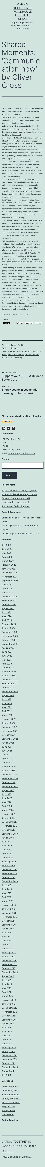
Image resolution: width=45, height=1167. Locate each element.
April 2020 (7, 806)
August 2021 (8, 743)
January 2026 (8, 569)
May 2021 (6, 754)
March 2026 (8, 561)
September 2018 (10, 881)
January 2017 (8, 956)
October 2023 (8, 640)
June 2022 (7, 703)
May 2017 (6, 940)
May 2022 (7, 707)
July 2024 (6, 612)
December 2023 (9, 632)
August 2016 (8, 976)
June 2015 (7, 1031)
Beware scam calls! (29, 533)
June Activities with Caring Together (19, 494)
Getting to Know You (12, 1098)
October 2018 (8, 877)
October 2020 (8, 782)
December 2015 (9, 1008)
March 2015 (7, 1043)
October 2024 (9, 604)
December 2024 (10, 596)
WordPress (27, 1157)
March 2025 (8, 592)
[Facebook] (13, 428)
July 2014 (6, 1075)
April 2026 (7, 557)
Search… (6, 459)
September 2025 (10, 580)
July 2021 (6, 747)
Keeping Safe (8, 1106)
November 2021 (9, 731)
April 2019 (6, 853)
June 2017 (7, 936)
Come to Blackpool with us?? (16, 498)
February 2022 (9, 719)
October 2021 (8, 735)
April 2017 (6, 944)
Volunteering (8, 1114)
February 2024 (9, 624)
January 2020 (8, 818)
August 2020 (8, 790)
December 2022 (9, 679)
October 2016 (8, 968)
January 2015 (8, 1051)
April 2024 (7, 620)
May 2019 (6, 849)
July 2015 (6, 1027)
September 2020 (10, 786)
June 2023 (7, 656)
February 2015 (9, 1047)
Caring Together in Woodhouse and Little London (22, 12)
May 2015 (6, 1035)
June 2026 (7, 549)
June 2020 (7, 798)
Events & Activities (16, 354)
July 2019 (6, 841)
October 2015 (8, 1016)
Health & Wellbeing (14, 357)
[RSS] (4, 428)
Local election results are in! (15, 502)
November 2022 (10, 683)
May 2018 (6, 893)
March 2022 (8, 715)
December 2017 (9, 913)
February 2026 (9, 565)
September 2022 (10, 691)
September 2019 (10, 834)
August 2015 (8, 1023)
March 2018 (7, 901)
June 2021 (7, 751)
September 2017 (10, 925)
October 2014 (8, 1063)
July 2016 (6, 980)
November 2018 (9, 873)
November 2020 (10, 778)
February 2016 (9, 1000)
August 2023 (8, 648)
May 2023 (7, 660)
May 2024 (7, 616)
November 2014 (9, 1059)
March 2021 (7, 762)
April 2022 (7, 711)
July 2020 (6, 794)
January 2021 (8, 770)
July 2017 (6, 932)
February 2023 (9, 671)
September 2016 (10, 972)
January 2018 (8, 909)
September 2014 (10, 1067)
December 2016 (9, 960)
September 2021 (10, 739)
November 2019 (9, 826)
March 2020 (8, 810)
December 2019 (9, 822)
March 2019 (7, 857)
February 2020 (9, 814)
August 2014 (8, 1071)
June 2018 (7, 889)
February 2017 (9, 952)
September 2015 (10, 1020)
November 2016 (9, 964)
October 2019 (8, 830)
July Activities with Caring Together (19, 490)
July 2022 (6, 699)
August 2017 (8, 928)
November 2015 (9, 1012)
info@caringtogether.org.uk (21, 453)
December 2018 (9, 869)
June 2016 (7, 984)
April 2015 (6, 1039)
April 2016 (6, 992)
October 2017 (8, 921)
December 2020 (9, 774)
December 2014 (9, 1055)
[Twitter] (8, 428)
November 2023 (10, 636)
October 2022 (8, 687)
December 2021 (9, 727)
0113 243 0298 (12, 449)
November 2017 (9, 917)
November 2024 (10, 600)
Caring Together (11, 348)
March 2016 (7, 996)
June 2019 (7, 845)
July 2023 (6, 652)
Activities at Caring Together (16, 506)
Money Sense (8, 1110)
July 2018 (6, 885)
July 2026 (6, 545)
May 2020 (7, 802)
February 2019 (9, 861)
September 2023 (10, 644)
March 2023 (8, 667)
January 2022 (8, 723)
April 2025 (7, 588)
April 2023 (7, 664)
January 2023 (8, 675)
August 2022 (8, 695)
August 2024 (8, 608)
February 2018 (9, 905)
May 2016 (6, 988)
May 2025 (7, 584)
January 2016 (8, 1004)
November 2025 (10, 577)
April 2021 (6, 758)
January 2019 (8, 865)
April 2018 (6, 897)
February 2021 (9, 766)
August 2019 (8, 838)
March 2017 (7, 948)
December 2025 (9, 572)
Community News (10, 1090)
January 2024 (8, 628)
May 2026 (7, 553)
